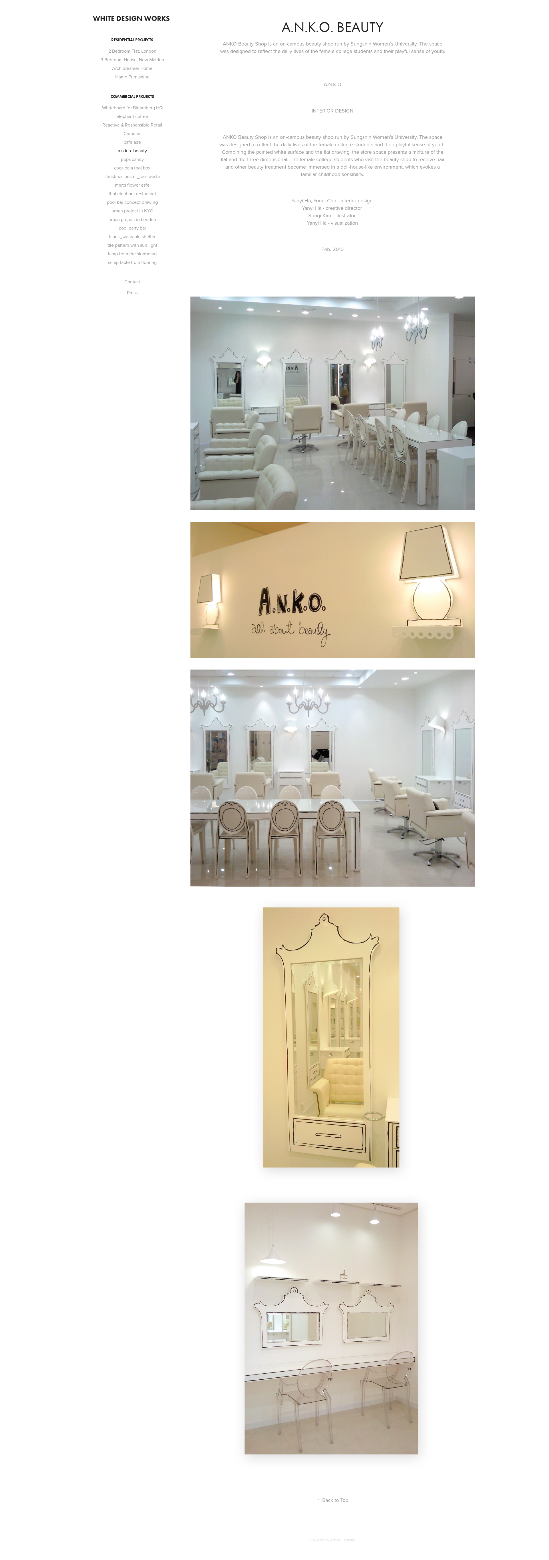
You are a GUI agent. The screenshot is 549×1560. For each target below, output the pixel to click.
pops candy (132, 159)
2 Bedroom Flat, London (132, 51)
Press (132, 292)
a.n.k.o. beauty (132, 150)
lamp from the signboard (132, 253)
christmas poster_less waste (132, 176)
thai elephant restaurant (132, 193)
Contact (132, 282)
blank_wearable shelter (132, 236)
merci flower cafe (132, 185)
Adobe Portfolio (342, 1540)
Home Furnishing (132, 77)
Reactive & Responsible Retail (132, 125)
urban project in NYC (132, 211)
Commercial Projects (132, 96)
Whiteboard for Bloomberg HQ (132, 107)
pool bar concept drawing (132, 202)
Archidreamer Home (132, 68)
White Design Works (132, 18)
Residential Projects (132, 39)
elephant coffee (132, 116)
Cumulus (132, 133)
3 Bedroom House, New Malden (132, 59)
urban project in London (132, 219)
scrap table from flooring (132, 262)
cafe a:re (132, 142)
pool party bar (132, 228)
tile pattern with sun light (132, 245)
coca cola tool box (132, 168)
